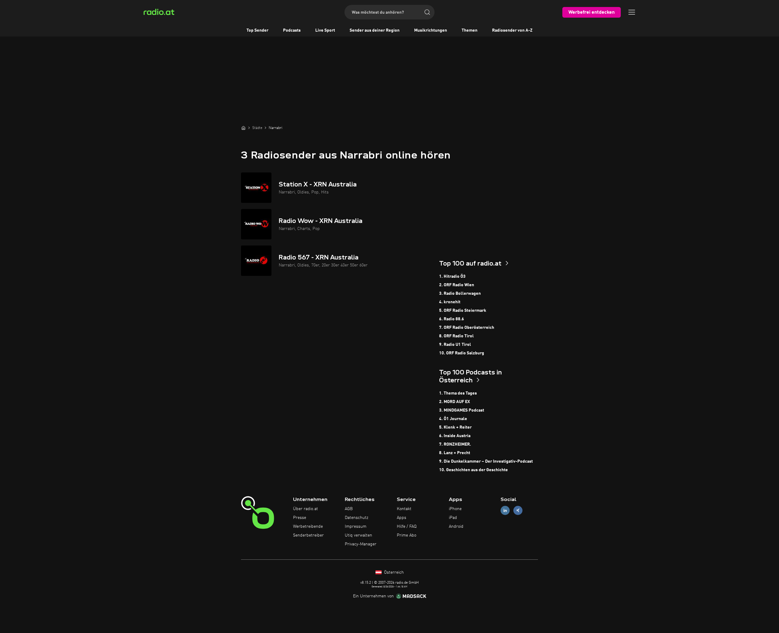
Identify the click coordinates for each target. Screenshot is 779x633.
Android (456, 526)
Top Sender (257, 30)
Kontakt (404, 509)
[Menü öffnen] (631, 12)
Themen (469, 30)
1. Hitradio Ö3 (452, 276)
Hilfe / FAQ (407, 526)
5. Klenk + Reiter (455, 427)
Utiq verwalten (358, 535)
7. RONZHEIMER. (455, 444)
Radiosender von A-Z (512, 30)
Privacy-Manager (360, 544)
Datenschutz (356, 518)
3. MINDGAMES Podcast (461, 410)
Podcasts (292, 30)
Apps (401, 518)
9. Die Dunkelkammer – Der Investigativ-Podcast (486, 461)
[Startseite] (243, 127)
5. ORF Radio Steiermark (462, 310)
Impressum (355, 526)
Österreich (393, 572)
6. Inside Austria (454, 436)
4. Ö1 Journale (453, 419)
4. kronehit (449, 302)
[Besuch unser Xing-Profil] (517, 510)
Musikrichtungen (430, 30)
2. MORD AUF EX (454, 402)
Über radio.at (305, 509)
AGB (349, 509)
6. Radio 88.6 (451, 319)
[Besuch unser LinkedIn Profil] (505, 510)
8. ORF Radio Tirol (456, 336)
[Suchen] (427, 12)
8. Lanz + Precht (454, 453)
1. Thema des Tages (458, 393)
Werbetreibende (308, 526)
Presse (299, 518)
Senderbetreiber (308, 535)
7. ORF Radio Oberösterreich (466, 327)
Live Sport (325, 30)
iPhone (455, 509)
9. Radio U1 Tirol (455, 345)
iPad (453, 518)
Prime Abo (406, 535)
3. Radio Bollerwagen (460, 293)
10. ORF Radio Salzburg (461, 353)
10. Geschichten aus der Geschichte (473, 470)
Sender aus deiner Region (375, 30)
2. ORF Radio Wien (456, 285)
